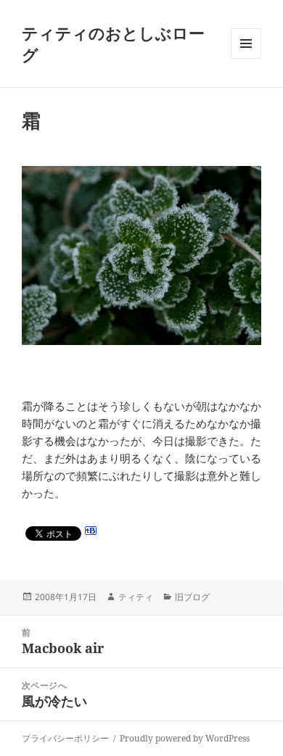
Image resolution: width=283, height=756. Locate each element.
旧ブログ (192, 597)
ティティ (135, 597)
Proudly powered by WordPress (185, 738)
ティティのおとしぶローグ (113, 43)
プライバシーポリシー (65, 738)
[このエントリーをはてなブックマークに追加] (91, 530)
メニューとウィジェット (246, 58)
